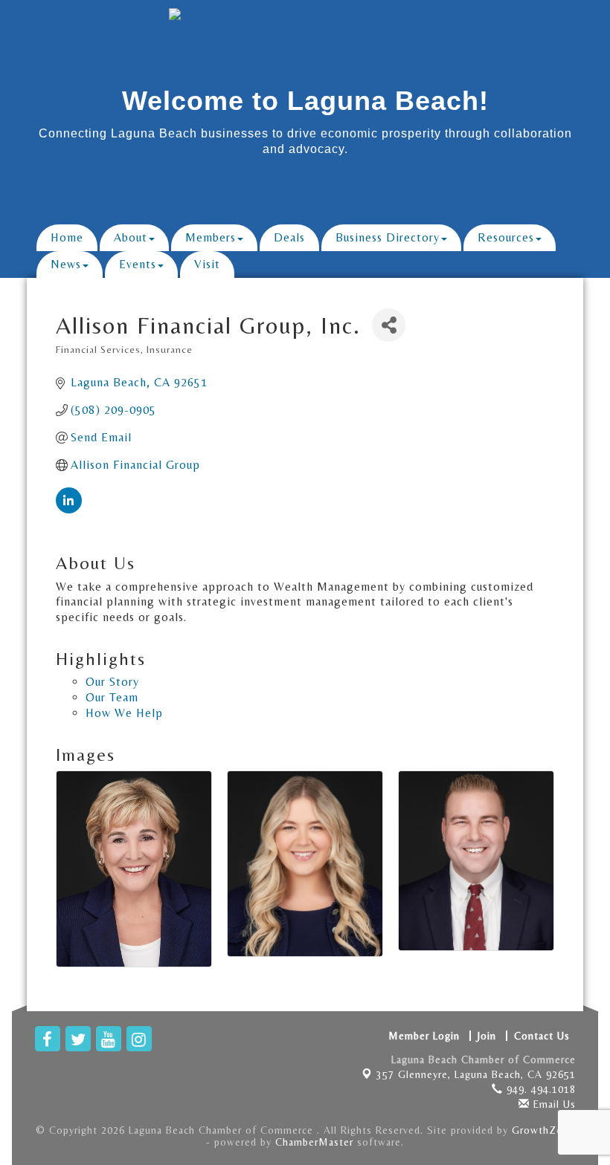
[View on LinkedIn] (69, 509)
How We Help (124, 713)
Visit (207, 264)
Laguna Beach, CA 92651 (476, 1074)
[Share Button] (388, 325)
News (66, 264)
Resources (506, 237)
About (130, 237)
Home (67, 237)
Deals (289, 237)
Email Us (553, 1104)
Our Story (112, 682)
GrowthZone (543, 1130)
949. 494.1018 (539, 1089)
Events (137, 264)
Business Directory (388, 237)
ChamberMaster (314, 1142)
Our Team (112, 697)
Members (210, 237)
